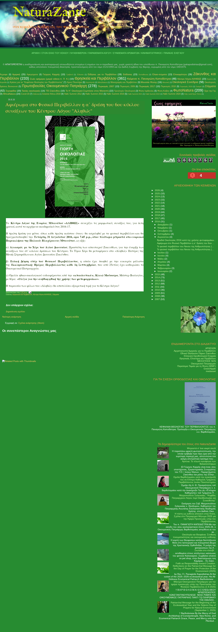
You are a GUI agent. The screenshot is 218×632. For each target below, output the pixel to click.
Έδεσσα (80, 74)
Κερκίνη (210, 79)
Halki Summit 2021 (135, 94)
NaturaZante (49, 12)
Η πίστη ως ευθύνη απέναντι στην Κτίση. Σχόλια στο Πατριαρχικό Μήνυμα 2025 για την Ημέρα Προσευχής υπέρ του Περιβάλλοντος (195, 517)
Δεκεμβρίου (163, 224)
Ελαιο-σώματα (159, 74)
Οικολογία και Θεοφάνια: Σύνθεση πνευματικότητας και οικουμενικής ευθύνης (194, 535)
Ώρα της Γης (210, 91)
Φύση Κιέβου (163, 91)
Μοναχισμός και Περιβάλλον (124, 82)
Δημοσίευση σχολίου (15, 312)
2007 (158, 299)
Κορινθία (3, 82)
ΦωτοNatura (183, 90)
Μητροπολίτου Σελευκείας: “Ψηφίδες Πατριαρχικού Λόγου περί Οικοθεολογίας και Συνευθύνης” (194, 498)
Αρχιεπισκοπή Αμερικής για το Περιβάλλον (195, 351)
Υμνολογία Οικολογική (124, 91)
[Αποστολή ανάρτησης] (29, 292)
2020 (158, 209)
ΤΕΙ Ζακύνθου (53, 90)
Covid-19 (25, 94)
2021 (158, 206)
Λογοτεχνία (90, 82)
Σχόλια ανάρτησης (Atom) (31, 323)
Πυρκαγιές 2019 (186, 86)
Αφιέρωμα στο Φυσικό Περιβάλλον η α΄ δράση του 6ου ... (185, 243)
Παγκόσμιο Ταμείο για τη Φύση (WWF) (196, 366)
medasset (211, 371)
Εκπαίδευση (143, 74)
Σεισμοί (198, 86)
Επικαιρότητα (180, 74)
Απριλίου (162, 262)
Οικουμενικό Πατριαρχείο (203, 363)
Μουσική (165, 82)
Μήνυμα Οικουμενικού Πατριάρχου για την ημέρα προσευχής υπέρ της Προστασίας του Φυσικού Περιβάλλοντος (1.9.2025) (193, 584)
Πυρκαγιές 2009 (127, 86)
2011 (157, 287)
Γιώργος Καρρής (51, 74)
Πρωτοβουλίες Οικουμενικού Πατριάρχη (54, 86)
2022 (158, 202)
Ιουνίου (161, 255)
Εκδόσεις (127, 74)
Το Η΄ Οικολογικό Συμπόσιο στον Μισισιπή (87, 90)
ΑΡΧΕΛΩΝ (210, 348)
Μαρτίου (162, 265)
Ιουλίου (161, 252)
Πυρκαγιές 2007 (106, 86)
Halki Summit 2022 (152, 94)
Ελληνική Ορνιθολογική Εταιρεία (200, 356)
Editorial (36, 94)
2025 (158, 193)
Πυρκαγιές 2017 (147, 86)
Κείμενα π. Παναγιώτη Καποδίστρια (149, 78)
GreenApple (210, 368)
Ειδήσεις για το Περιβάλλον (102, 74)
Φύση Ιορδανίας (146, 91)
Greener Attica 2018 (51, 94)
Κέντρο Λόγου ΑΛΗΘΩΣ (189, 79)
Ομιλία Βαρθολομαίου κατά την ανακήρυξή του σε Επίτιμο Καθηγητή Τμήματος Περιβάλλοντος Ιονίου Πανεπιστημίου (194, 479)
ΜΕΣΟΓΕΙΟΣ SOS (206, 361)
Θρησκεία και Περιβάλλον (95, 78)
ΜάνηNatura (102, 82)
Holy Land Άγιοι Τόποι (192, 94)
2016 (158, 221)
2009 (158, 293)
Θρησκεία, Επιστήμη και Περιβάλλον (198, 358)
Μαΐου (161, 258)
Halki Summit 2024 (171, 94)
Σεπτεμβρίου (164, 234)
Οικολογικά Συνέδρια (185, 82)
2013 (158, 280)
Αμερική (16, 74)
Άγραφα (4, 74)
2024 (158, 196)
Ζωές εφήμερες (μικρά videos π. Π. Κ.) (49, 79)
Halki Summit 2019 (115, 94)
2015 (158, 274)
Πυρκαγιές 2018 (168, 86)
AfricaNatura (9, 94)
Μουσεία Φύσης (149, 82)
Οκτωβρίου (163, 230)
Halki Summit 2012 (73, 94)
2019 (158, 212)
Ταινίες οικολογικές (31, 90)
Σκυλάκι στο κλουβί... (205, 550)
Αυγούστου (163, 237)
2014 (158, 277)
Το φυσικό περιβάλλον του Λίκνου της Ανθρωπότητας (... (185, 246)
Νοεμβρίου (163, 227)
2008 (158, 296)
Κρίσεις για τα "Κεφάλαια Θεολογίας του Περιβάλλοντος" (36, 82)
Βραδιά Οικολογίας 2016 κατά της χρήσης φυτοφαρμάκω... (186, 240)
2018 (158, 215)
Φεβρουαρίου (165, 268)
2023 (158, 199)
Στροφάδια (11, 90)
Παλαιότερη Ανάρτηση (134, 316)
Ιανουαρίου (163, 271)
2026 (158, 190)
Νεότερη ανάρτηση (11, 316)
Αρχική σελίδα (72, 316)
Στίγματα (210, 86)
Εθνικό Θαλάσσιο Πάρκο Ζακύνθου (198, 353)
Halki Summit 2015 (94, 94)
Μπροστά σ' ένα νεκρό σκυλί (201, 448)
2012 (158, 283)
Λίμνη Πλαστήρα (74, 82)
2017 (158, 218)
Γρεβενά (69, 74)
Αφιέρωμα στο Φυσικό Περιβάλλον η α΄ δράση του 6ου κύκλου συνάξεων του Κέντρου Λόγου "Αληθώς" (72, 107)
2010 (158, 290)
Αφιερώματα (32, 74)
